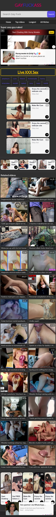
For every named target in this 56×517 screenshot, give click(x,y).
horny (42, 78)
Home (8, 22)
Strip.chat (35, 94)
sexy (31, 83)
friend (22, 78)
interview (6, 83)
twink (45, 83)
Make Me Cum (37, 105)
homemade (32, 78)
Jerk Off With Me (50, 163)
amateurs (6, 78)
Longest (32, 22)
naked (23, 83)
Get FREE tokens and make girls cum (17, 497)
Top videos (20, 22)
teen (38, 83)
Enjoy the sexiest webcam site (39, 90)
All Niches (44, 22)
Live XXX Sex (28, 72)
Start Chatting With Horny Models (26, 32)
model (15, 83)
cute (15, 78)
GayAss (28, 5)
